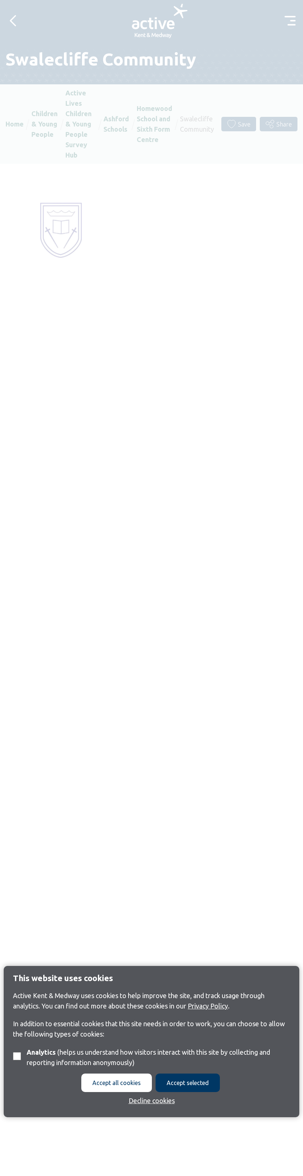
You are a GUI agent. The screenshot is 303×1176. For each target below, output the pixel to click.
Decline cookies (152, 1100)
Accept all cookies (116, 1082)
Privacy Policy (208, 1006)
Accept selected (188, 1082)
